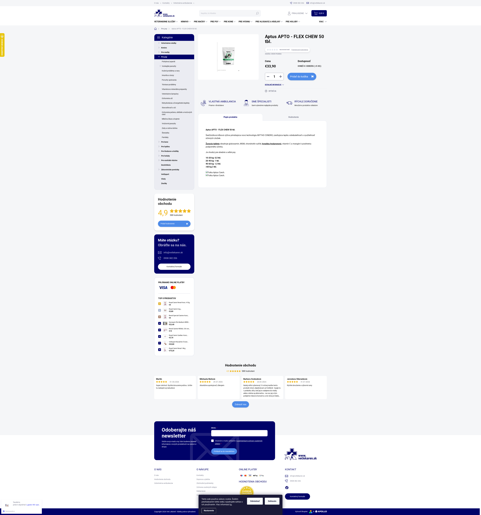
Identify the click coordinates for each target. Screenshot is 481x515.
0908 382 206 (170, 258)
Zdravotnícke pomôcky (170, 170)
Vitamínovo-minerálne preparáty (174, 89)
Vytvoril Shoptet (301, 511)
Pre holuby (165, 156)
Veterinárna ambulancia (182, 3)
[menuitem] (166, 21)
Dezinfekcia (166, 165)
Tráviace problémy (169, 85)
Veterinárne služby (168, 43)
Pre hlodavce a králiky (170, 151)
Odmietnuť (255, 501)
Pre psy (164, 57)
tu (231, 504)
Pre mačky (165, 52)
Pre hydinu (165, 147)
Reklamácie (201, 491)
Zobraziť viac (240, 404)
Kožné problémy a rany (171, 71)
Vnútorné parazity (169, 124)
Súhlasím (272, 501)
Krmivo (164, 48)
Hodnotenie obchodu (240, 365)
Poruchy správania (169, 80)
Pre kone (164, 142)
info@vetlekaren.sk (173, 252)
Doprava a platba (203, 479)
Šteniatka (165, 133)
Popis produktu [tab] (230, 117)
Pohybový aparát (168, 62)
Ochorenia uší (167, 98)
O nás (156, 3)
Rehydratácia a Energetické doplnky (176, 103)
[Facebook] (287, 487)
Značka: (273, 54)
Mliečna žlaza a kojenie (170, 119)
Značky (164, 183)
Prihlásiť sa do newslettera (224, 451)
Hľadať (257, 13)
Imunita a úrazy (168, 75)
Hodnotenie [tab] (293, 117)
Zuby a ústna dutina (169, 128)
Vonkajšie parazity (169, 66)
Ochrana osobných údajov (207, 487)
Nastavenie (209, 510)
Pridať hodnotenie (167, 224)
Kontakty (166, 3)
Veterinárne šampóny (170, 94)
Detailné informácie (273, 85)
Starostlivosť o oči (169, 108)
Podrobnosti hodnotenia (299, 50)
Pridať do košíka (299, 76)
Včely (163, 179)
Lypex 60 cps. (32, 505)
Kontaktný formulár (174, 267)
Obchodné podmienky (205, 483)
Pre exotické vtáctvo (169, 160)
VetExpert (165, 174)
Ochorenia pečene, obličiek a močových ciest (177, 113)
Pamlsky (165, 137)
